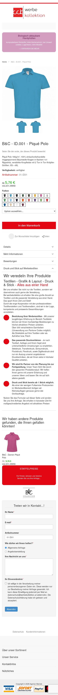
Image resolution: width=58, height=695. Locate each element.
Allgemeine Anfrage (16, 547)
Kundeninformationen (35, 631)
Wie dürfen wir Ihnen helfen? (19, 543)
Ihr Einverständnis (14, 579)
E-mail (8, 522)
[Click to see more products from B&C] (29, 493)
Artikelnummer (12, 532)
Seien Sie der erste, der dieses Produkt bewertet (23, 151)
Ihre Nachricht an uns (15, 556)
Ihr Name (9, 512)
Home (4, 62)
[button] (24, 236)
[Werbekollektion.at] (29, 12)
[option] (4, 195)
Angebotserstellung (16, 551)
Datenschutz (18, 631)
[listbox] (29, 200)
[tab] (29, 246)
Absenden (11, 609)
